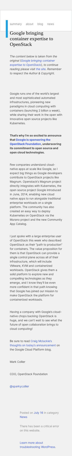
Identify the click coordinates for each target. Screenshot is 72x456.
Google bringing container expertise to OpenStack (31, 38)
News (50, 24)
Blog (40, 24)
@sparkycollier (19, 386)
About (29, 24)
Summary (16, 24)
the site (41, 69)
